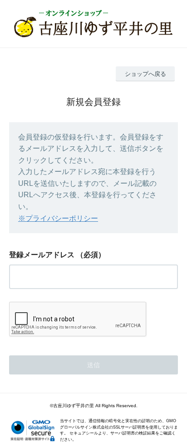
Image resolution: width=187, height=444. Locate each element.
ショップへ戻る (145, 73)
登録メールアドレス (41, 255)
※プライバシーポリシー (58, 218)
